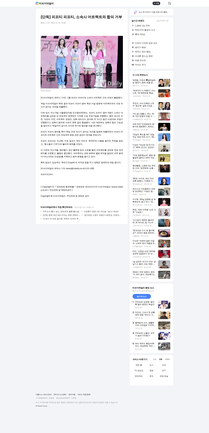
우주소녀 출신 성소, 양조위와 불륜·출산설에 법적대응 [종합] (62, 211)
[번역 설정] (110, 30)
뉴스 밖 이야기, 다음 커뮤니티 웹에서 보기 (156, 12)
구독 (157, 3)
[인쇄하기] (120, 30)
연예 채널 (164, 376)
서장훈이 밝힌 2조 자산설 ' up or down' (101, 211)
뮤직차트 (139, 376)
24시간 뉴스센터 (60, 394)
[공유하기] (164, 3)
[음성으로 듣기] (106, 30)
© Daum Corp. (42, 406)
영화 (151, 370)
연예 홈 (139, 365)
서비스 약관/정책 (83, 394)
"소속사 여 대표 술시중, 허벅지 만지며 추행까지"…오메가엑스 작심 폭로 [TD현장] (62, 218)
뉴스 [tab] (154, 359)
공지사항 (71, 394)
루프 (151, 376)
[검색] (170, 3)
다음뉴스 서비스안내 (43, 394)
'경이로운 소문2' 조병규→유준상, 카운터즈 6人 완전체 (103, 215)
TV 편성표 (138, 370)
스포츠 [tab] (167, 359)
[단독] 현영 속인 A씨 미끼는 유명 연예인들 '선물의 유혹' (62, 215)
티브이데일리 (46, 3)
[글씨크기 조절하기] (115, 30)
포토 (164, 365)
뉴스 (151, 365)
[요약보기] (101, 30)
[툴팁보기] (170, 21)
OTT (164, 370)
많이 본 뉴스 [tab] (142, 296)
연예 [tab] (160, 359)
